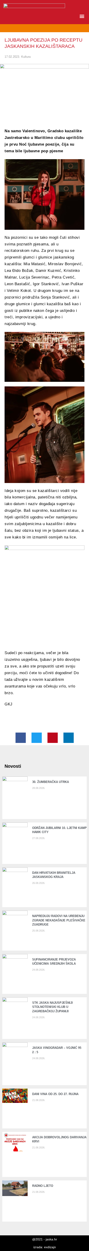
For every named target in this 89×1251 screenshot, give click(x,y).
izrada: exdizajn (44, 1247)
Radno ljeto (42, 1186)
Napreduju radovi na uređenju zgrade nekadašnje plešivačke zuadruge (58, 920)
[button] (82, 16)
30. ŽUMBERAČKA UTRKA (50, 782)
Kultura (26, 56)
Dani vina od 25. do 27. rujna (55, 1094)
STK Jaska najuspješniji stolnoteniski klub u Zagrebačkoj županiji (52, 1007)
